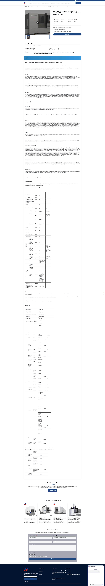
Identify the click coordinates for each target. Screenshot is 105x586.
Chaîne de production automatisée (56, 577)
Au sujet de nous (41, 571)
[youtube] (25, 581)
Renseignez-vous (78, 3)
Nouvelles (53, 3)
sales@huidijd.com (31, 0)
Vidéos (39, 3)
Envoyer (52, 558)
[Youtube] (75, 0)
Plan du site (40, 575)
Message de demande (32, 544)
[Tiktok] (104, 295)
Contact (58, 3)
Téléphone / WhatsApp (56, 535)
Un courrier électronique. (33, 535)
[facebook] (24, 581)
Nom (30, 539)
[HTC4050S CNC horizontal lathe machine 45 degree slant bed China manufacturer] (37, 22)
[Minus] (102, 566)
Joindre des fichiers (32, 552)
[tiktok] (27, 581)
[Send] (103, 585)
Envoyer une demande (52, 490)
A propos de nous (45, 3)
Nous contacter (40, 574)
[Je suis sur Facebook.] (104, 291)
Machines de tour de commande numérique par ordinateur (35, 6)
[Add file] (88, 585)
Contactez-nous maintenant (30, 522)
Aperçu (30, 3)
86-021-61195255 (69, 570)
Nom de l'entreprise (55, 539)
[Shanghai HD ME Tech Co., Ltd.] (25, 3)
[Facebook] (74, 0)
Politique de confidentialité (78, 584)
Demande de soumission (65, 3)
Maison (40, 570)
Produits (35, 3)
